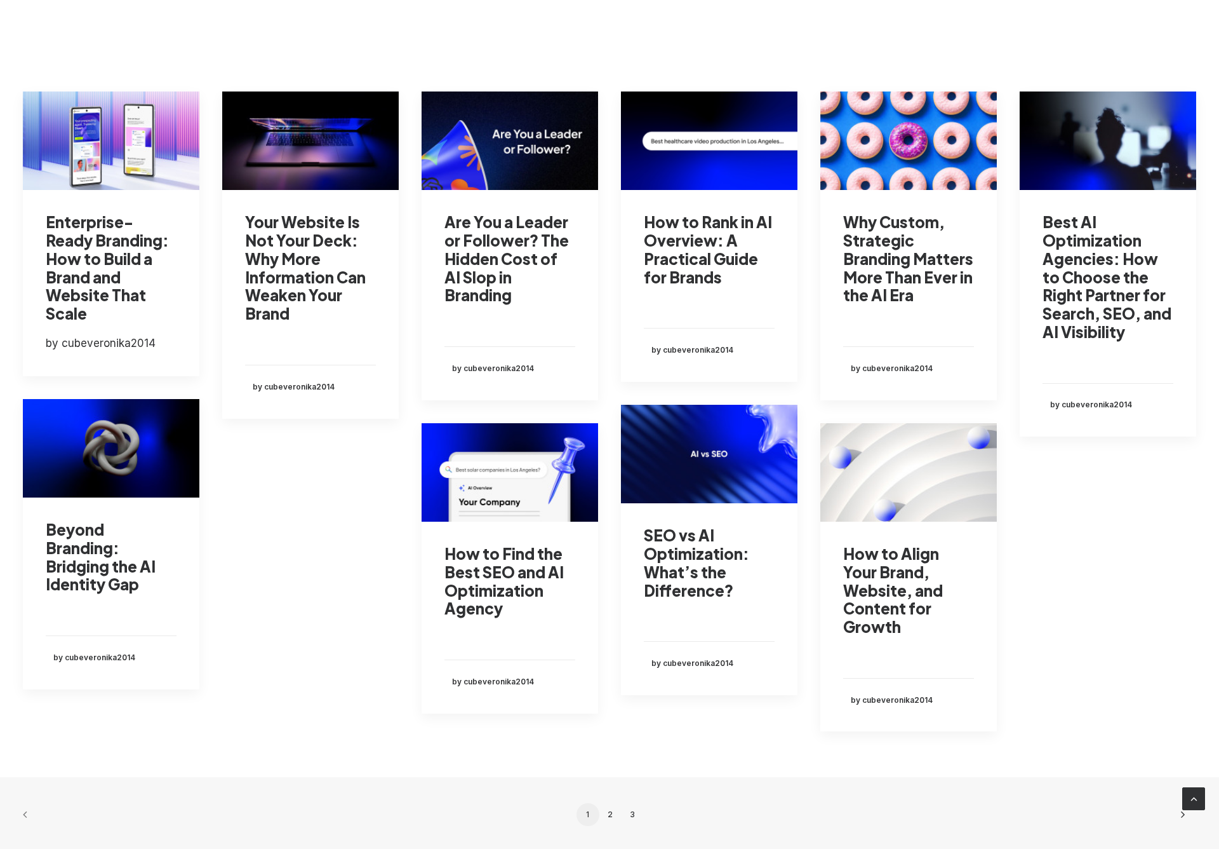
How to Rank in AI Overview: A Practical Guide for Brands (708, 249)
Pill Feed (974, 30)
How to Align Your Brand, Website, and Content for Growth (893, 590)
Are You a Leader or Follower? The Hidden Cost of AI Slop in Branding (506, 258)
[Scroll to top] (1193, 798)
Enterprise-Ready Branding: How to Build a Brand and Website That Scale (107, 267)
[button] (111, 141)
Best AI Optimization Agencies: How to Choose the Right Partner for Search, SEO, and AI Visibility (1106, 276)
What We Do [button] (745, 30)
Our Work (835, 30)
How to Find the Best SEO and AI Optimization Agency (504, 581)
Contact (1039, 30)
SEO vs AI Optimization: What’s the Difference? (696, 562)
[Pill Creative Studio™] (45, 30)
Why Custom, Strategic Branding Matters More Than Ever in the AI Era (908, 258)
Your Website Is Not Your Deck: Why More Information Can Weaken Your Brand (305, 267)
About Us (906, 30)
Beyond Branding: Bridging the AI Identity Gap (101, 557)
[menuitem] (755, 30)
